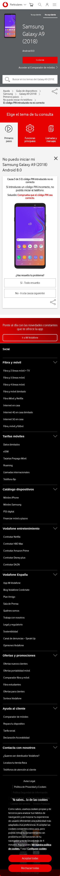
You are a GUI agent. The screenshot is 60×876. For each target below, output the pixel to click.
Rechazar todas (30, 868)
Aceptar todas (30, 858)
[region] (30, 832)
